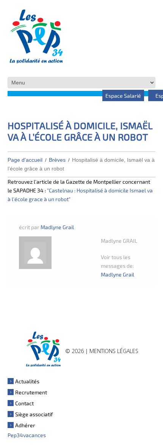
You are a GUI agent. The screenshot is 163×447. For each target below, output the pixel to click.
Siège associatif (34, 414)
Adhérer (25, 425)
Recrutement (31, 392)
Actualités (27, 381)
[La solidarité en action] (43, 348)
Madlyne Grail (57, 227)
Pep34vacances (27, 435)
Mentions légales (113, 351)
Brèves (57, 160)
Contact (24, 403)
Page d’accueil (25, 160)
